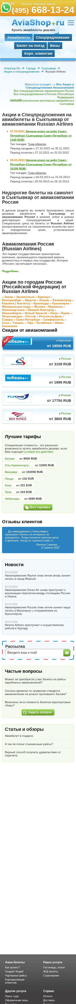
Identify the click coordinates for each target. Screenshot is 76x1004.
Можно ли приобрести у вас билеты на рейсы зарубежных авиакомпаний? (35, 681)
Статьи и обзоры (24, 729)
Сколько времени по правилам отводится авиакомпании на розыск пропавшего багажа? (36, 692)
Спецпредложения (53, 37)
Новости (14, 564)
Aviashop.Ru (12, 68)
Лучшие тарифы (23, 436)
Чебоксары (12, 498)
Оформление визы (16, 1000)
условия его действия (38, 451)
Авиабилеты (18, 37)
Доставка (49, 1000)
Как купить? (12, 967)
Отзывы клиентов (22, 521)
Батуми (10, 458)
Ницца (9, 478)
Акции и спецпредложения (22, 71)
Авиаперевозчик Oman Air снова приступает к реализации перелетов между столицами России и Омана (37, 593)
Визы (55, 46)
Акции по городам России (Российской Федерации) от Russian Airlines (34, 286)
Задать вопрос (40, 712)
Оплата (47, 996)
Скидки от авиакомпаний (29, 330)
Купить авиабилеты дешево (33, 30)
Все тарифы (40, 507)
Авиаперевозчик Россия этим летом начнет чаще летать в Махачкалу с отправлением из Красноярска (37, 610)
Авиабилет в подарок (19, 735)
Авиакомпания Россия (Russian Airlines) (28, 246)
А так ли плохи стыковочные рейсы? (29, 744)
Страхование (51, 975)
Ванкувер (11, 472)
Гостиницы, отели (54, 967)
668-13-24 (43, 9)
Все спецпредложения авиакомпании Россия (44, 90)
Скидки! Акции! (14, 971)
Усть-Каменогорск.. (17, 465)
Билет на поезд (30, 46)
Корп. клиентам (38, 53)
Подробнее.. (11, 271)
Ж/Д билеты (50, 971)
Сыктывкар (49, 68)
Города (31, 68)
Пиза (8, 492)
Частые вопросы (23, 671)
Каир (8, 485)
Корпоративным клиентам (14, 981)
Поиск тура (12, 996)
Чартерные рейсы (16, 975)
